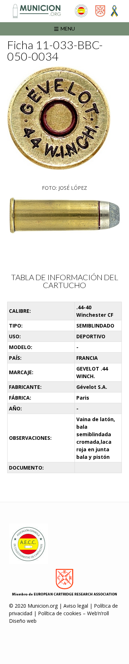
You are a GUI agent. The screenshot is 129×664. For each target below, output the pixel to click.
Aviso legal (75, 605)
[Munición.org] (64, 11)
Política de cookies (59, 613)
